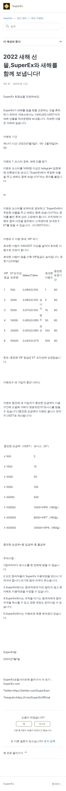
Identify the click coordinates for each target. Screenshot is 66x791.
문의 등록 (49, 741)
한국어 (56, 783)
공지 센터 (22, 18)
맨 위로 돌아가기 (13, 753)
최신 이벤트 (37, 18)
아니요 (42, 723)
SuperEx (7, 18)
